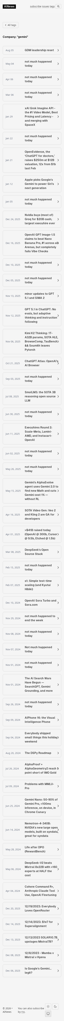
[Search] (58, 6)
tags (52, 6)
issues (45, 6)
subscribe (35, 6)
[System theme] (48, 1014)
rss (23, 1011)
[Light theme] (48, 1006)
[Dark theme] (55, 1006)
